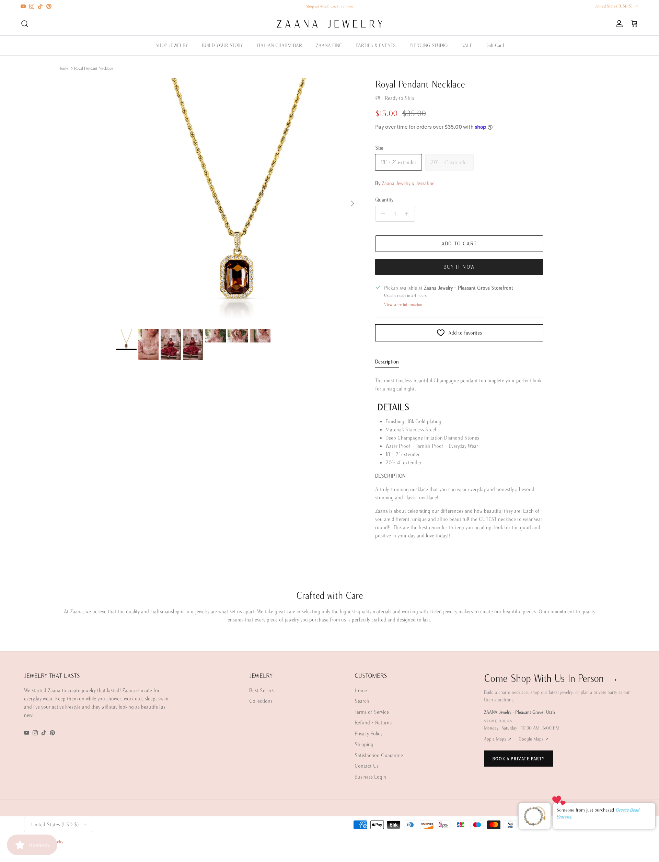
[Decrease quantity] (381, 213)
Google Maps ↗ (534, 739)
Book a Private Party (519, 758)
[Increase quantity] (409, 213)
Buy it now (459, 267)
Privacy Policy (368, 733)
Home (63, 68)
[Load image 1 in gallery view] (238, 200)
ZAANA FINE (329, 45)
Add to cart (459, 243)
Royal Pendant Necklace (93, 68)
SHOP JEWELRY (171, 45)
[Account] (617, 24)
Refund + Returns (373, 722)
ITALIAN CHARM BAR (279, 45)
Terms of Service (372, 712)
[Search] (25, 24)
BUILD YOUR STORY (222, 45)
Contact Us (367, 766)
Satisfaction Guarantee (379, 755)
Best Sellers (261, 690)
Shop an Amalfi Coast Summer (329, 6)
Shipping (364, 744)
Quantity (384, 199)
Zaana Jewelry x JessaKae (408, 183)
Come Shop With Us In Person (551, 678)
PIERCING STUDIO (428, 45)
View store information (403, 304)
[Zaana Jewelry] (330, 23)
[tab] (387, 363)
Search (362, 701)
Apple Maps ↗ (497, 739)
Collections (261, 701)
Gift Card (495, 45)
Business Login (370, 777)
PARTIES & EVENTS (376, 45)
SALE (467, 45)
